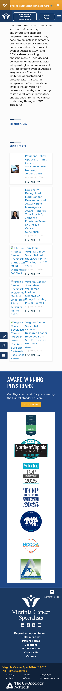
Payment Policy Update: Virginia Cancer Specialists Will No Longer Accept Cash (36, 164)
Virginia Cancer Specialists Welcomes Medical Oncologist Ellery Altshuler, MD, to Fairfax (35, 292)
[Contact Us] (4, 335)
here (47, 5)
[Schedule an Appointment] (4, 345)
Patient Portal (31, 648)
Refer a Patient (46, 16)
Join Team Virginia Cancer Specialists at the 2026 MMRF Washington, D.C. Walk (36, 256)
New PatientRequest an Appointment (25, 16)
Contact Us (31, 652)
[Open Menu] (4, 355)
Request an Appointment (30, 633)
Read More (31, 182)
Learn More (31, 404)
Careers (31, 656)
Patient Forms (31, 641)
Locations (31, 644)
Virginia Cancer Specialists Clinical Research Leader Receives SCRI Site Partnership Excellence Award (36, 335)
